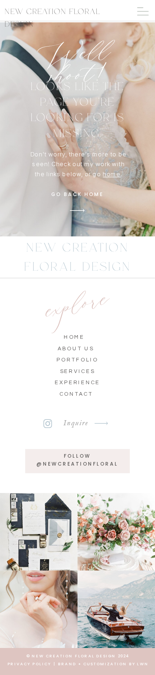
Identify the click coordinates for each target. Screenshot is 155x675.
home (111, 174)
